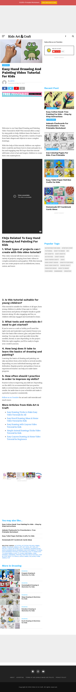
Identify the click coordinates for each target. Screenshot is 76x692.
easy (25, 550)
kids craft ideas (51, 262)
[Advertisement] (38, 19)
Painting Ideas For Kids (30, 555)
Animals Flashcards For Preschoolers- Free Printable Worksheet (19, 531)
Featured (48, 271)
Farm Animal (28, 553)
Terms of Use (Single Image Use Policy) (40, 677)
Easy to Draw (32, 551)
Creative (67, 271)
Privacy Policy (61, 677)
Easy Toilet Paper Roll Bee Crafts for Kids (18, 536)
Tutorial (48, 251)
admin (12, 81)
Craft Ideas (59, 256)
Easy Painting (23, 551)
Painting (19, 555)
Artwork (15, 548)
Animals (16, 547)
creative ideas (51, 268)
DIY (68, 251)
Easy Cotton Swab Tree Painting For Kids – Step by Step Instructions (21, 525)
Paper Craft (65, 265)
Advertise (20, 677)
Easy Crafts (60, 254)
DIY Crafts (49, 254)
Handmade (11, 555)
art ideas (26, 547)
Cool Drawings (24, 548)
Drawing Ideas (11, 550)
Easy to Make (59, 251)
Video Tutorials (13, 556)
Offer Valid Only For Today (49, 2)
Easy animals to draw (34, 550)
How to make (63, 268)
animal (37, 545)
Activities (18, 545)
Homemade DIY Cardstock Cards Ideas (17, 540)
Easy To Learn (19, 553)
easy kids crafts (52, 265)
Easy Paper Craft (52, 259)
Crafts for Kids (66, 262)
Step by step (67, 248)
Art (21, 547)
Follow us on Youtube (10, 397)
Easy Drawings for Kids (10, 551)
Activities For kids (28, 545)
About (12, 677)
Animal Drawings (7, 547)
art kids (32, 547)
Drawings (20, 550)
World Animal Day (25, 556)
